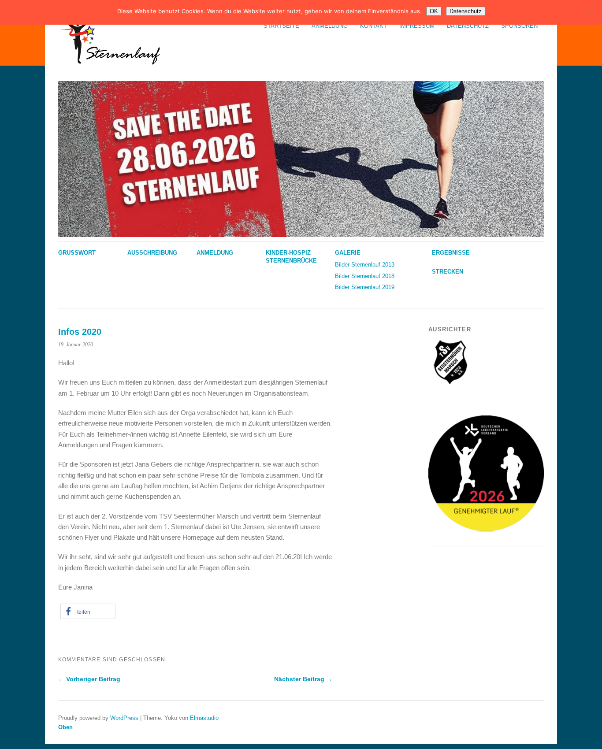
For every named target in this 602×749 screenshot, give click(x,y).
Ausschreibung (152, 252)
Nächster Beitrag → (303, 678)
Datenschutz (468, 25)
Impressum (417, 25)
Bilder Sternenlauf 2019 (364, 287)
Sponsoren (519, 25)
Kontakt (373, 25)
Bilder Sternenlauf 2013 (364, 264)
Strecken (447, 271)
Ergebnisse (451, 252)
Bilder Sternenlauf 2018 (364, 276)
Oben (65, 727)
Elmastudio (204, 718)
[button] (87, 611)
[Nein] (591, 12)
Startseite (281, 25)
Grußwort (77, 252)
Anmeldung (330, 25)
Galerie (347, 252)
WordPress (124, 718)
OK (434, 11)
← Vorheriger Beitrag (89, 678)
